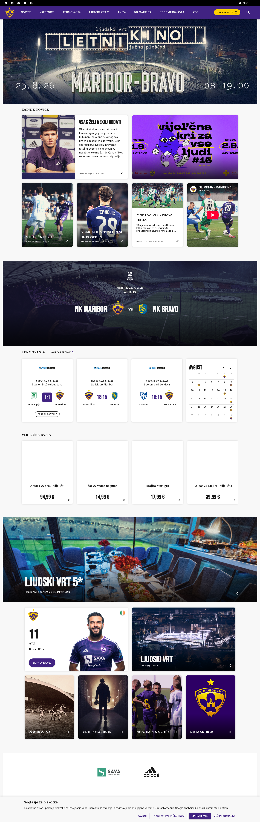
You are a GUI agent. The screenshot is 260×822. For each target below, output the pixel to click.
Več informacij (224, 816)
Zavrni (142, 816)
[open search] (250, 12)
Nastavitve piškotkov (169, 816)
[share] (122, 173)
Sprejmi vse (200, 816)
